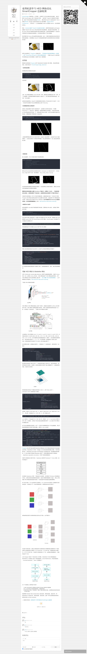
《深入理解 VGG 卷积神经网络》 (48, 277)
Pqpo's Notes (14, 16)
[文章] (10, 21)
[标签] (16, 21)
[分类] (13, 21)
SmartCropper (25, 16)
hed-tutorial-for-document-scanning (48, 201)
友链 (14, 32)
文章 (14, 27)
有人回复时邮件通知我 (27, 649)
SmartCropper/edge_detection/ (39, 64)
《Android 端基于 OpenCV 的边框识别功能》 (35, 28)
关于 (14, 30)
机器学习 (25, 612)
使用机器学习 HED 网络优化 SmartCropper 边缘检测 (41, 600)
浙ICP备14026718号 (14, 39)
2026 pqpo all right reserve (14, 37)
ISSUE (38, 20)
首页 (14, 24)
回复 (55, 647)
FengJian (33, 53)
